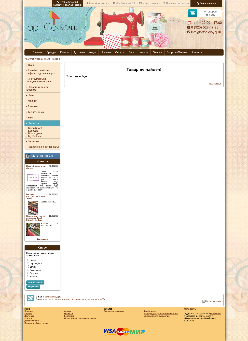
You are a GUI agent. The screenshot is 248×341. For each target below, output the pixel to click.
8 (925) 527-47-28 (204, 27)
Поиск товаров (207, 3)
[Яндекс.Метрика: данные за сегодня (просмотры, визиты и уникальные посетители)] (211, 301)
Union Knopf (35, 128)
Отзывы (157, 52)
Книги (31, 117)
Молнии (32, 100)
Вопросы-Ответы (177, 52)
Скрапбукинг (36, 264)
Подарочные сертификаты (43, 146)
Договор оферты (32, 321)
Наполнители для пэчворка (37, 88)
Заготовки (33, 141)
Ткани (31, 64)
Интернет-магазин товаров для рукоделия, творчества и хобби (75, 299)
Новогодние (35, 133)
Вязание (32, 106)
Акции (92, 52)
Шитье (33, 260)
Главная (37, 52)
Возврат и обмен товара (36, 323)
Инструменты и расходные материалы (39, 80)
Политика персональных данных (81, 318)
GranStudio (215, 313)
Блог (131, 52)
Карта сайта (190, 309)
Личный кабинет (98, 3)
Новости (143, 52)
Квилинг (33, 276)
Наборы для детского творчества (161, 313)
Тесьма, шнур (36, 112)
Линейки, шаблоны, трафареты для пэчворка (40, 72)
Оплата (119, 52)
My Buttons (34, 136)
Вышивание (35, 270)
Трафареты (150, 311)
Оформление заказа (177, 3)
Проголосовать (35, 282)
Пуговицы (38, 59)
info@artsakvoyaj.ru (205, 32)
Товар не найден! (51, 59)
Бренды (51, 52)
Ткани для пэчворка (114, 311)
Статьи (67, 311)
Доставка (79, 52)
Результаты (33, 286)
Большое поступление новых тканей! (35, 196)
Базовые (33, 130)
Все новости (42, 239)
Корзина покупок (150, 3)
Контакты (196, 52)
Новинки (106, 52)
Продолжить (215, 84)
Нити (31, 95)
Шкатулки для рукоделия (157, 316)
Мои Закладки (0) (125, 3)
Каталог (64, 52)
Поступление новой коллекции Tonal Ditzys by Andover (35, 218)
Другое (33, 267)
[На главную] (52, 32)
